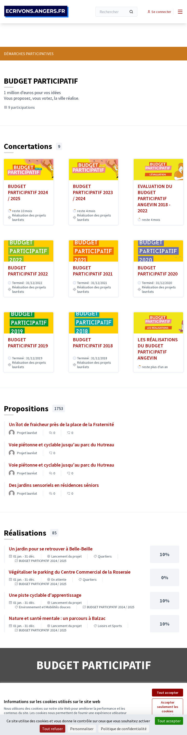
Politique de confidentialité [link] (124, 728)
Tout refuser (52, 728)
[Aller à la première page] (36, 11)
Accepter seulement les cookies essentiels (167, 709)
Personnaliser (82, 728)
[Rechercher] (131, 11)
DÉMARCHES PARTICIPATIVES (29, 53)
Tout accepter (167, 692)
